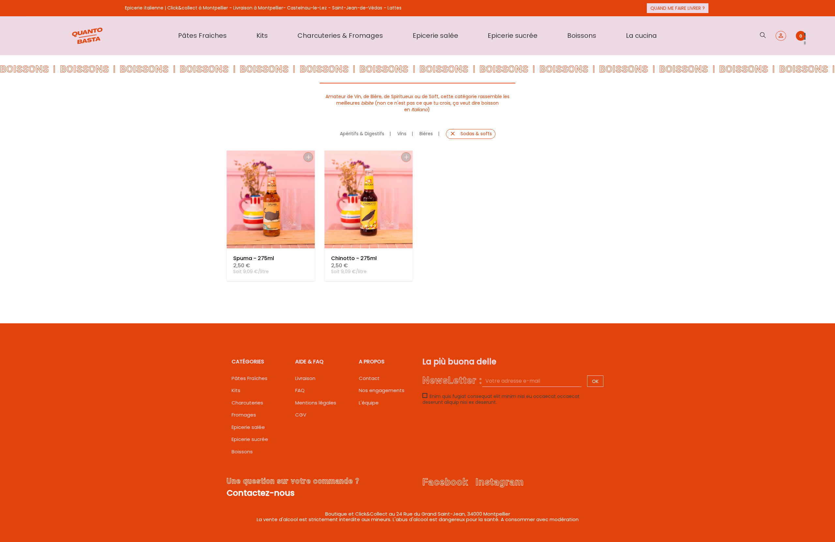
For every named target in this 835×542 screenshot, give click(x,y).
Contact (369, 378)
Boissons (242, 451)
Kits (236, 390)
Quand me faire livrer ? (677, 8)
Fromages (244, 414)
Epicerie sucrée (250, 439)
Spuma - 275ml (253, 258)
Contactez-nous (261, 493)
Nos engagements (381, 390)
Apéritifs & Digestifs (362, 133)
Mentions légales (315, 402)
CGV (300, 414)
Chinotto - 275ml (354, 258)
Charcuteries (247, 402)
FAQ (300, 390)
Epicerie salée (248, 427)
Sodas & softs (470, 133)
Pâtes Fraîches (249, 378)
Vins (401, 133)
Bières (426, 133)
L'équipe (369, 402)
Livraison (305, 378)
